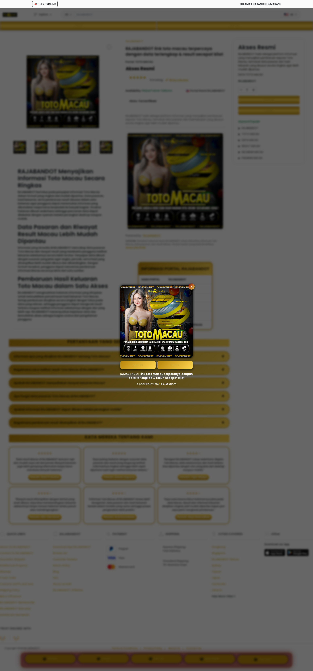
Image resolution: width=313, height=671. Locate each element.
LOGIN (175, 365)
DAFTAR (138, 365)
